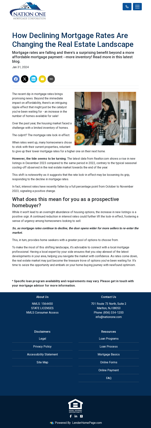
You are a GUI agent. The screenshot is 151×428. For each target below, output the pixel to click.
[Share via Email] (42, 79)
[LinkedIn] (76, 416)
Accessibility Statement (42, 354)
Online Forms (108, 362)
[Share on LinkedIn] (33, 79)
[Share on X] (24, 79)
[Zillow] (81, 416)
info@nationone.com (109, 317)
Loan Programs (109, 338)
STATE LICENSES (42, 308)
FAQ (108, 378)
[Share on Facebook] (16, 79)
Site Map (42, 362)
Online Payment (109, 370)
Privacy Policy (42, 346)
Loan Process (109, 346)
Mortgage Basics (109, 354)
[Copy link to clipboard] (51, 79)
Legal (42, 338)
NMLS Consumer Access (42, 312)
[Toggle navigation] (137, 6)
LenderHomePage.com (87, 423)
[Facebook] (71, 416)
